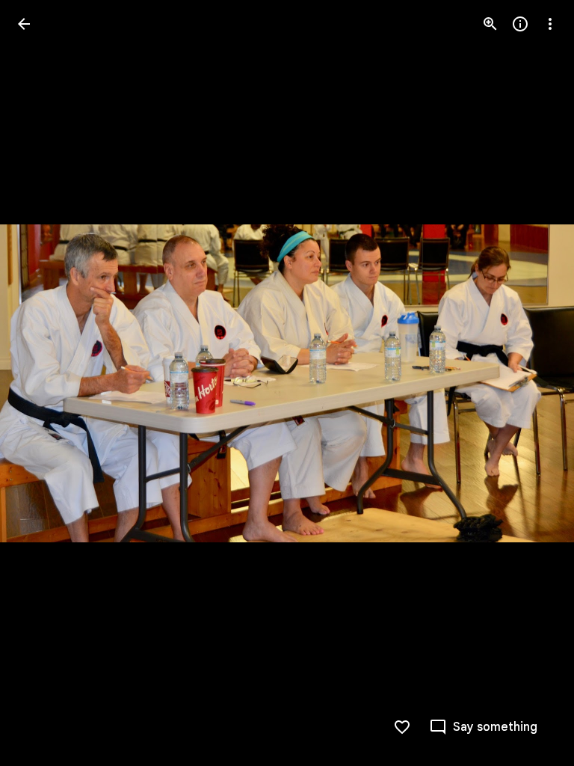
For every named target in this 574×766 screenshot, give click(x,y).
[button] (42, 383)
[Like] (402, 727)
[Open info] (520, 24)
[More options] (550, 24)
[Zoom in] (490, 24)
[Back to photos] (24, 24)
